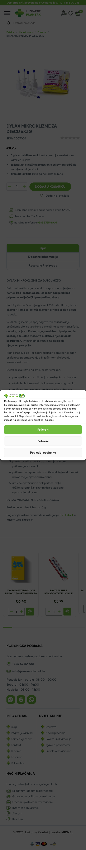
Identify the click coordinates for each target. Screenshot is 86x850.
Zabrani (43, 441)
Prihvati (43, 430)
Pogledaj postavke (43, 452)
